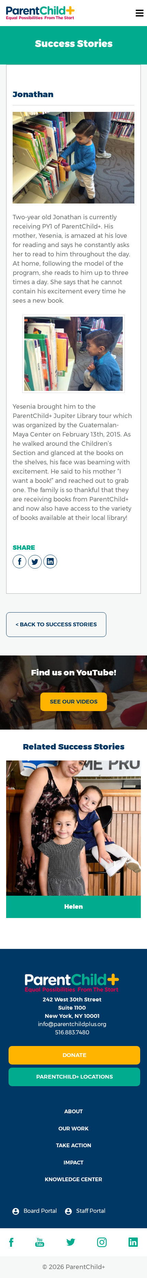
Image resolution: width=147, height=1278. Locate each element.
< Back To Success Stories (56, 624)
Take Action (73, 1145)
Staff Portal (90, 1211)
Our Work (73, 1128)
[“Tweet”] (35, 562)
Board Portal (39, 1211)
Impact (73, 1162)
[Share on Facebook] (19, 561)
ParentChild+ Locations (74, 1076)
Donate (74, 1055)
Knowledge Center (73, 1179)
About (73, 1111)
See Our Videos (73, 701)
